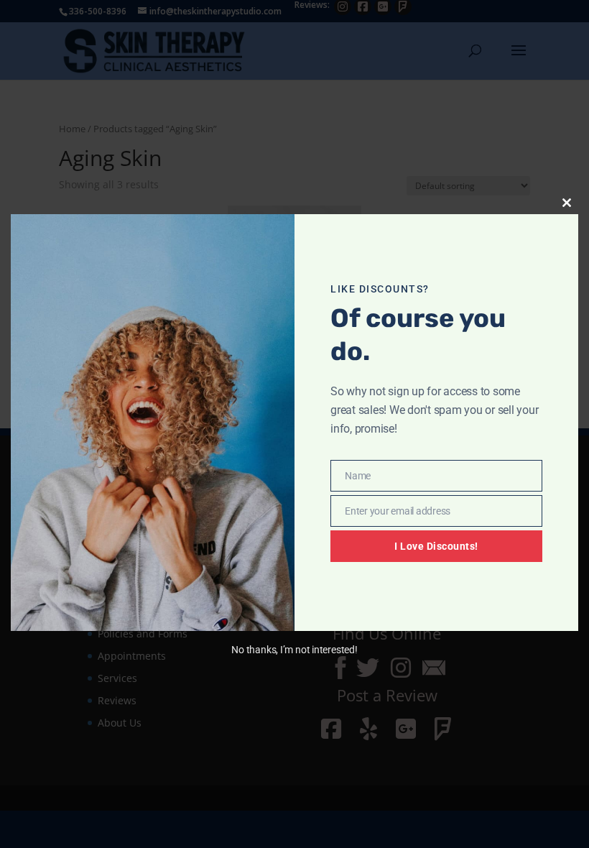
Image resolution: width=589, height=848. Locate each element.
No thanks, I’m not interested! (294, 649)
